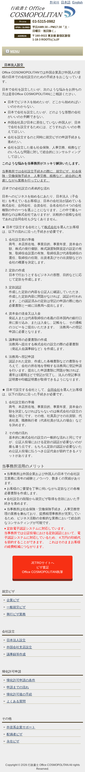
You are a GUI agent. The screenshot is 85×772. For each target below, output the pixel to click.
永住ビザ (13, 741)
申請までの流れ (18, 687)
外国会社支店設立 (19, 647)
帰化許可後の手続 (19, 694)
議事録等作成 (16, 654)
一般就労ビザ (16, 607)
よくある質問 (16, 701)
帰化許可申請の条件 (21, 680)
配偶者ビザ (14, 734)
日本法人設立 (16, 640)
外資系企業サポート (21, 727)
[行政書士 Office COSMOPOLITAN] (43, 11)
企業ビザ (13, 600)
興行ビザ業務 (16, 614)
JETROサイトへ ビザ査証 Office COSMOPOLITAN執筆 (42, 567)
